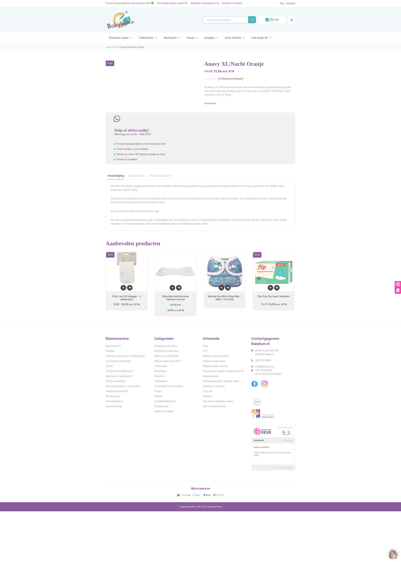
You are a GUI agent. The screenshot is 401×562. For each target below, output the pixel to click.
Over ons (208, 391)
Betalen (110, 351)
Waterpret (170, 37)
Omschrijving (115, 175)
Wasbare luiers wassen (215, 366)
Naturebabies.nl (114, 401)
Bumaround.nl (113, 396)
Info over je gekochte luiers (218, 401)
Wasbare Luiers (118, 37)
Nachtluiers (160, 371)
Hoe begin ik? (259, 37)
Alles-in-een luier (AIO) (166, 356)
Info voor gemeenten (214, 406)
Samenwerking (114, 406)
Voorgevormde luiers (165, 345)
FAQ (205, 351)
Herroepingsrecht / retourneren (123, 386)
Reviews (207, 396)
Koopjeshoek (161, 406)
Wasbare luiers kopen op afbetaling (125, 356)
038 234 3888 (263, 360)
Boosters (159, 376)
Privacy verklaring (115, 381)
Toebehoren (146, 37)
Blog (205, 345)
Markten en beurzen (214, 386)
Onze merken (233, 37)
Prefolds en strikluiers (166, 351)
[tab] (115, 176)
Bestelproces (113, 345)
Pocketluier (160, 366)
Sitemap (210, 507)
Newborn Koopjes (164, 411)
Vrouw (191, 37)
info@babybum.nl (264, 366)
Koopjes (210, 37)
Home (109, 47)
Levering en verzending (118, 361)
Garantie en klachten (117, 391)
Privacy (219, 507)
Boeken (158, 396)
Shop (116, 47)
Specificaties (136, 175)
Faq (282, 3)
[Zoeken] (252, 19)
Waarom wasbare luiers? (216, 356)
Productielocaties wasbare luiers (221, 381)
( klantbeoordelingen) (231, 78)
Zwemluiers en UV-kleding (168, 386)
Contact (290, 3)
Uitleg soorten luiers (214, 361)
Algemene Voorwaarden (119, 376)
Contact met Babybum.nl (119, 371)
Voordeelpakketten (165, 401)
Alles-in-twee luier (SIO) (167, 361)
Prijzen (109, 366)
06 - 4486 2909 (142, 134)
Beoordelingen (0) (160, 175)
